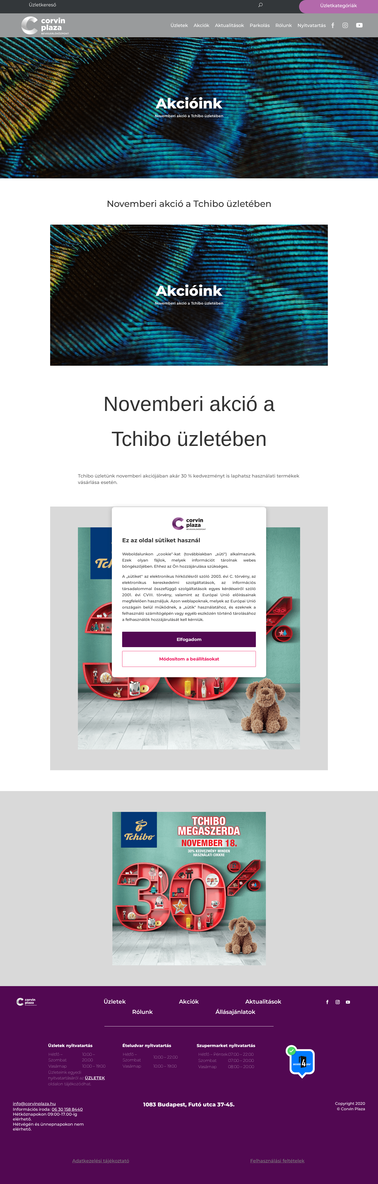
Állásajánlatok (235, 1011)
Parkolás (260, 25)
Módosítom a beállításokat (189, 659)
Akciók (201, 25)
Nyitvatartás (312, 25)
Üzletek (179, 25)
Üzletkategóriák (338, 5)
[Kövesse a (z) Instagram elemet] (338, 1002)
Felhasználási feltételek (277, 1161)
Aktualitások (229, 25)
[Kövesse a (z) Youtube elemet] (348, 1002)
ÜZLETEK (95, 1078)
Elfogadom (189, 639)
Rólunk (283, 25)
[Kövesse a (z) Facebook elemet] (327, 1002)
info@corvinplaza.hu (34, 1103)
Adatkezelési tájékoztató (100, 1161)
